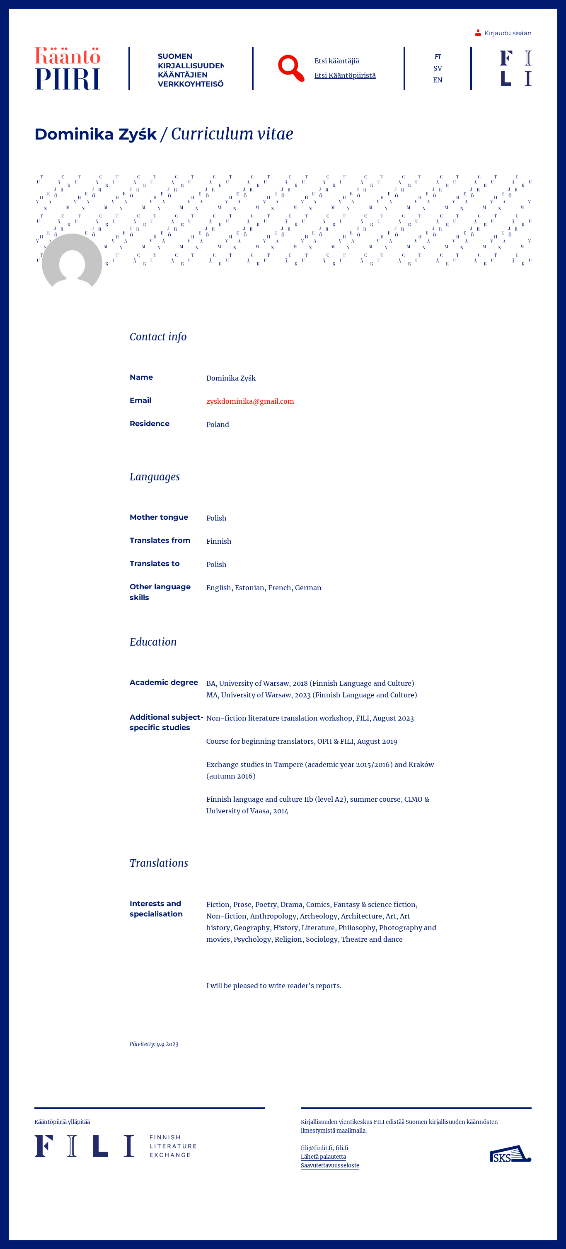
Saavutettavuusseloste (330, 1165)
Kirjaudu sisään (508, 33)
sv (437, 68)
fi (438, 57)
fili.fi (342, 1148)
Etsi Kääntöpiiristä (345, 75)
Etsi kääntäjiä (336, 61)
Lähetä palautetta (323, 1156)
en (438, 80)
